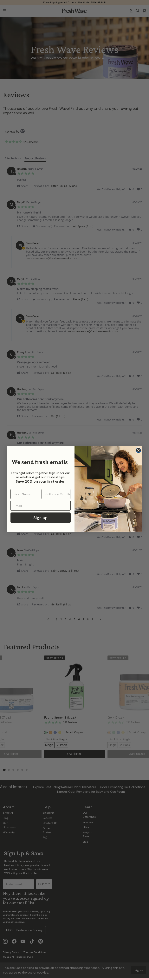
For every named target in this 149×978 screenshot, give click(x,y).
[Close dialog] (138, 450)
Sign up (40, 517)
